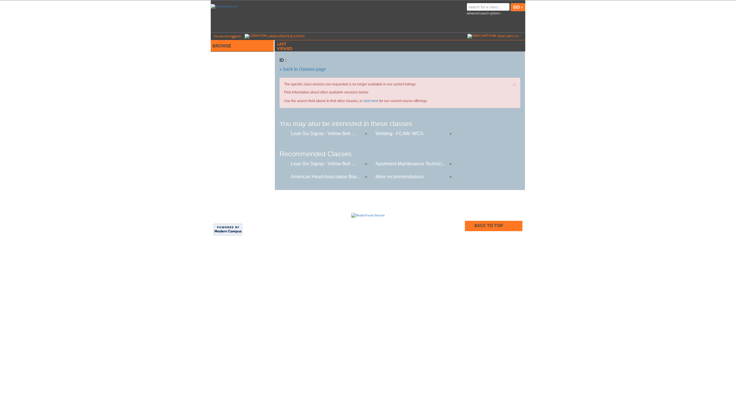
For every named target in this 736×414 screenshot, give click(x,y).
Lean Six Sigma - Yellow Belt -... (323, 133)
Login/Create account (286, 36)
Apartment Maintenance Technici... (410, 163)
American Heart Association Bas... (325, 176)
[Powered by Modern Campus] (228, 229)
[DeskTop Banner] (224, 6)
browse (221, 46)
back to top (488, 225)
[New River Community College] (368, 215)
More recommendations (399, 176)
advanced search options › (484, 13)
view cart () (508, 36)
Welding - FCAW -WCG (399, 133)
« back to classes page (302, 69)
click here (370, 101)
